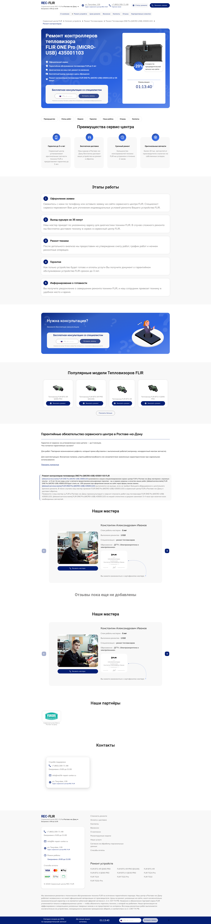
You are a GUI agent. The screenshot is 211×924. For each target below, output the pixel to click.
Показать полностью (50, 464)
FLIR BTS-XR (149, 869)
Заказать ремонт (59, 403)
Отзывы (126, 14)
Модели (80, 119)
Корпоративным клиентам (141, 14)
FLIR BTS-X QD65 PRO (99, 873)
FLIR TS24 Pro (150, 873)
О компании (64, 14)
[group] (51, 718)
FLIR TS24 (94, 877)
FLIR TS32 (148, 877)
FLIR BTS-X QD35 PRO (126, 873)
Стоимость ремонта (98, 816)
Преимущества (49, 119)
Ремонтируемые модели (100, 836)
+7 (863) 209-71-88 (120, 4)
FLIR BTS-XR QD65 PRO (100, 869)
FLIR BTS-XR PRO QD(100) (128, 869)
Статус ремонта (141, 5)
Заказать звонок (160, 5)
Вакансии (106, 14)
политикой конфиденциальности (93, 100)
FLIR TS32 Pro (123, 877)
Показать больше (105, 413)
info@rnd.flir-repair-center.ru (64, 775)
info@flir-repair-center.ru (57, 841)
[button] (167, 551)
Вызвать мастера (78, 568)
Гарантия (93, 119)
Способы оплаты (97, 850)
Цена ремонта (95, 14)
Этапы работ (66, 119)
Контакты (116, 14)
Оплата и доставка (98, 820)
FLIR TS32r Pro (96, 881)
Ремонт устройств (80, 14)
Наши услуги (96, 840)
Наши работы (108, 119)
